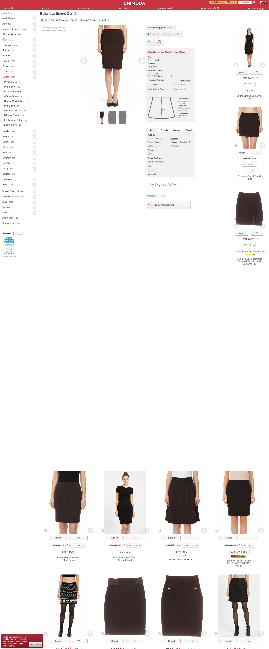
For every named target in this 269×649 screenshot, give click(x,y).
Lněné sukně (11, 125)
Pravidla (164, 130)
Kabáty (6, 163)
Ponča (6, 184)
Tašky (4, 212)
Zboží (10, 8)
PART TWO (68, 552)
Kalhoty (6, 55)
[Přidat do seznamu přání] (150, 42)
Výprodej (6, 24)
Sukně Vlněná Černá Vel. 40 (249, 97)
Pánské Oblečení (10, 191)
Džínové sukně (11, 115)
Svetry (6, 66)
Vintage (7, 174)
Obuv (4, 202)
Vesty (5, 168)
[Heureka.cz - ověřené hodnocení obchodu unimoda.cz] (9, 258)
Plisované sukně (12, 110)
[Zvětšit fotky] (236, 65)
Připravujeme (9, 34)
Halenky (7, 45)
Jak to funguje (257, 8)
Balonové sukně (12, 91)
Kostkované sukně (13, 120)
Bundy (6, 142)
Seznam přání (211, 8)
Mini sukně (9, 87)
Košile (6, 131)
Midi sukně (9, 106)
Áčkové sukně (11, 96)
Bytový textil (8, 218)
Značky (125, 8)
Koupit (242, 72)
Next (140, 60)
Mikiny (6, 136)
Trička (6, 50)
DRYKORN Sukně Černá (181, 559)
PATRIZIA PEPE (238, 552)
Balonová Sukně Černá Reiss (249, 177)
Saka (5, 147)
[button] (249, 84)
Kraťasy (7, 152)
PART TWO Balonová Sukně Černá (68, 558)
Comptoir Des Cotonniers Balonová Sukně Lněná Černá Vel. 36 (249, 261)
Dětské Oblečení (10, 196)
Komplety (7, 179)
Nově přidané (8, 18)
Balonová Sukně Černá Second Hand (125, 558)
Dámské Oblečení (10, 29)
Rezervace (166, 8)
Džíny (6, 71)
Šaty (5, 40)
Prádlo (6, 61)
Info (152, 130)
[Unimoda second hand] (134, 4)
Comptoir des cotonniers (250, 251)
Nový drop (7, 13)
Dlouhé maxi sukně (14, 101)
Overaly (7, 158)
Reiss (250, 171)
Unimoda (250, 90)
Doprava (176, 130)
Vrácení (188, 130)
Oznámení (85, 8)
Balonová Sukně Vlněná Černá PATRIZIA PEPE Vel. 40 (239, 563)
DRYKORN (181, 552)
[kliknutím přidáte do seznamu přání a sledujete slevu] (257, 72)
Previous (83, 60)
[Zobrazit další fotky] (262, 65)
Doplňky (6, 207)
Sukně (6, 77)
